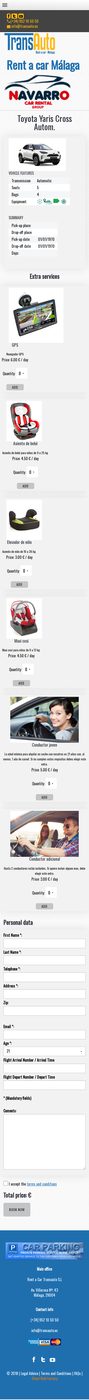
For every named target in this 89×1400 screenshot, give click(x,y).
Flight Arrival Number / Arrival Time (28, 1060)
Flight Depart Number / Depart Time (29, 1077)
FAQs (77, 1373)
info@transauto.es (24, 26)
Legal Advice (29, 1373)
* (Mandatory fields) (17, 1098)
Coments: (9, 1111)
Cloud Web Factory (45, 1378)
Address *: (10, 986)
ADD (15, 387)
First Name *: (12, 935)
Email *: (8, 1026)
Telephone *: (11, 969)
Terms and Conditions (56, 1373)
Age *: (7, 1043)
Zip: (5, 1003)
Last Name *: (12, 952)
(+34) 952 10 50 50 (24, 21)
